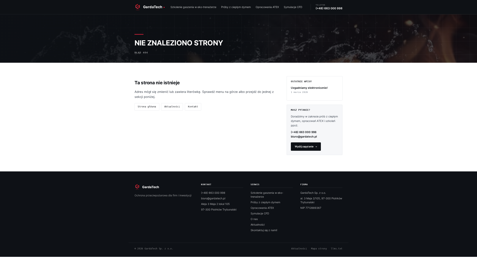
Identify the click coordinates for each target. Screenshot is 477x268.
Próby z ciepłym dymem (236, 7)
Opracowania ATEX (267, 7)
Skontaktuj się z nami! (264, 230)
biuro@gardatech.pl (304, 136)
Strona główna (147, 106)
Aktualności (172, 106)
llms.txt (336, 248)
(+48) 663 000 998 (303, 132)
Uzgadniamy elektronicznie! (309, 88)
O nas (254, 219)
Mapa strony (319, 248)
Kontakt (193, 106)
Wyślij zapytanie (304, 146)
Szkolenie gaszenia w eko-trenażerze (193, 7)
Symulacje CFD (293, 7)
